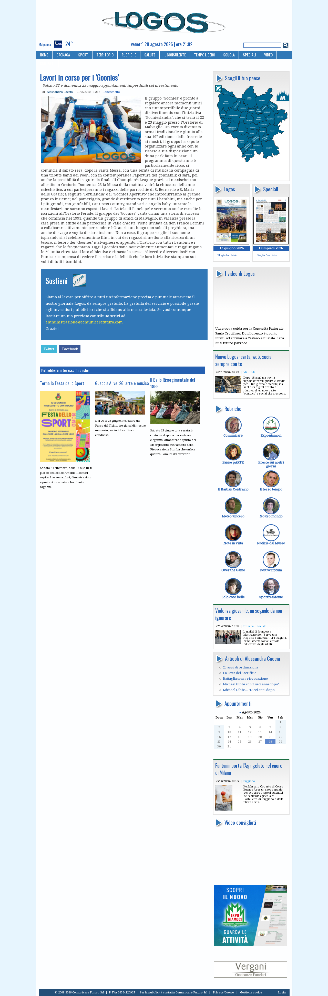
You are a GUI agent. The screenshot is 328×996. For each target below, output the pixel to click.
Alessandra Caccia (60, 92)
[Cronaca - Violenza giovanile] (228, 643)
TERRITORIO (105, 54)
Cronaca (248, 626)
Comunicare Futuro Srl (191, 992)
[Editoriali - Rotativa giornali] (228, 392)
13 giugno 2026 (232, 248)
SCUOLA (229, 54)
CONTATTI (47, 63)
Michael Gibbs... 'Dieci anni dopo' (249, 690)
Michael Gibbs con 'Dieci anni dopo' (251, 684)
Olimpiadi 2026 (271, 248)
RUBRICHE (129, 54)
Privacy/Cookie (223, 992)
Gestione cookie (251, 992)
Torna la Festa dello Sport (62, 383)
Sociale (261, 626)
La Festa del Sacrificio (240, 673)
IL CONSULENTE (174, 54)
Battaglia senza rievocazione (245, 679)
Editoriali (249, 372)
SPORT (83, 54)
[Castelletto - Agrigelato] (223, 809)
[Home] (164, 20)
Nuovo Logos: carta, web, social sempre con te (243, 360)
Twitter (49, 349)
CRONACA (63, 54)
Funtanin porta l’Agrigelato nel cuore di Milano (248, 769)
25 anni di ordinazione (240, 667)
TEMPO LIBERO (204, 54)
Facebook (70, 349)
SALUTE (149, 54)
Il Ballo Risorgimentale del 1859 (172, 383)
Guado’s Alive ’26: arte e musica (122, 383)
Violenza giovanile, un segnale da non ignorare (248, 614)
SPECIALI (249, 54)
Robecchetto (111, 92)
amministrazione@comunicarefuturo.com (84, 322)
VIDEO (268, 54)
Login (282, 992)
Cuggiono (249, 781)
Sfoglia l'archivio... (228, 255)
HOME (44, 54)
